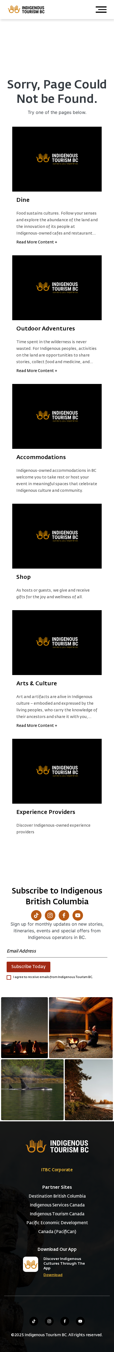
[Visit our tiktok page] (33, 1321)
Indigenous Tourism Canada (57, 1214)
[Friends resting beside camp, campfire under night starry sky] (24, 1027)
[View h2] (57, 159)
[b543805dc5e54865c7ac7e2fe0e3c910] (81, 1027)
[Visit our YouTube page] (77, 915)
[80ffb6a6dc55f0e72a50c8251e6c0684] (89, 1089)
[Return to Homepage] (26, 9)
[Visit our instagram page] (49, 1321)
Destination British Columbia (57, 1196)
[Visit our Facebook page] (64, 915)
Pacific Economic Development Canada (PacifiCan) (57, 1227)
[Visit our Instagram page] (50, 915)
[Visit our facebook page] (64, 1321)
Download (53, 1275)
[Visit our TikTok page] (36, 915)
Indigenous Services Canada (57, 1205)
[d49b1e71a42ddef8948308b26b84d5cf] (32, 1089)
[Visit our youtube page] (80, 1321)
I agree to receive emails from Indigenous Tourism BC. (53, 977)
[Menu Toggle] (101, 10)
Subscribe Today (28, 967)
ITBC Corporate (57, 1170)
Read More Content (36, 242)
